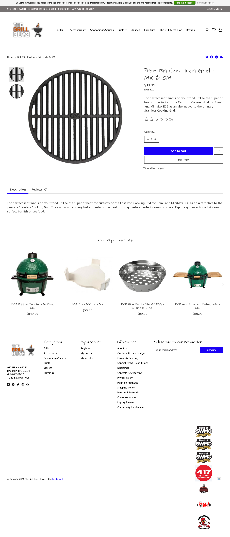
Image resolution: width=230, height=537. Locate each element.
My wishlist (87, 358)
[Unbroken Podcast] (203, 512)
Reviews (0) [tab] (39, 189)
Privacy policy (125, 378)
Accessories (50, 353)
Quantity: (149, 132)
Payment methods (127, 382)
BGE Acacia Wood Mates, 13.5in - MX (197, 306)
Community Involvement (131, 407)
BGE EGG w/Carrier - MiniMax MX (32, 306)
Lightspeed (57, 479)
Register (85, 348)
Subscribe (211, 350)
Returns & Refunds (128, 392)
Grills (47, 348)
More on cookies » (205, 3)
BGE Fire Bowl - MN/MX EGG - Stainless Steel (142, 306)
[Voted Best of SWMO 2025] (203, 449)
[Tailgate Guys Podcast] (203, 494)
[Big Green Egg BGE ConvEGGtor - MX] (87, 274)
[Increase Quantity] (155, 139)
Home (10, 57)
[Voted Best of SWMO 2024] (203, 463)
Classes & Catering (127, 358)
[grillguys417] (27, 30)
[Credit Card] (219, 479)
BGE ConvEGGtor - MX (87, 304)
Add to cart (178, 151)
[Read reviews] (156, 119)
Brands (190, 30)
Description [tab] (18, 189)
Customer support (127, 397)
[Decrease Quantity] (148, 139)
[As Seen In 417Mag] (203, 480)
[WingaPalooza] (203, 530)
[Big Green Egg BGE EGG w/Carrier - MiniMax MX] (32, 274)
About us (122, 348)
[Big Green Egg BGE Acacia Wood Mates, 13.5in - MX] (197, 274)
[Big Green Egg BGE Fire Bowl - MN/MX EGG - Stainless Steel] (142, 274)
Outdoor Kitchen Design (131, 353)
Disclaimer (123, 368)
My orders (86, 353)
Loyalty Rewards (126, 402)
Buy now (183, 160)
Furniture (149, 30)
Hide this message (185, 3)
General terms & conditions (132, 363)
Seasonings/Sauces (102, 30)
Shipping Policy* (126, 387)
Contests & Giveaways (129, 373)
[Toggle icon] (207, 30)
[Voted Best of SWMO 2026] (203, 437)
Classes (135, 30)
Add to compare (156, 168)
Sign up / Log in (214, 9)
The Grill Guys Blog (170, 30)
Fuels (47, 363)
